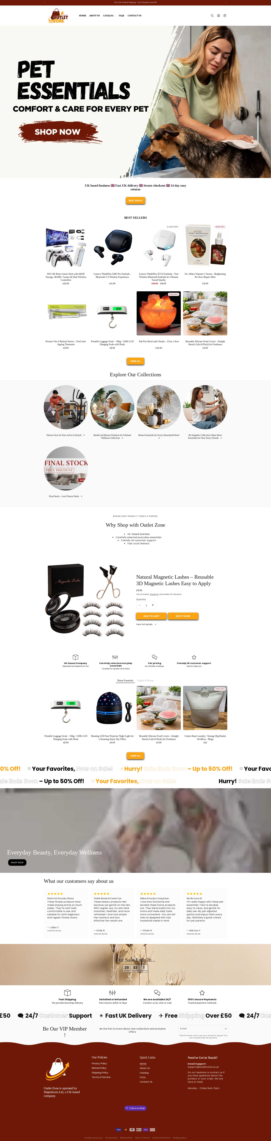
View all (135, 361)
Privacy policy (111, 1137)
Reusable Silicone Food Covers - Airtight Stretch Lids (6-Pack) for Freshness (205, 343)
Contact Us (146, 1081)
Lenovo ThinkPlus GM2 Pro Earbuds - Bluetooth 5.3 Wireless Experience (112, 275)
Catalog (144, 1072)
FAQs (143, 1077)
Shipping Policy (100, 1072)
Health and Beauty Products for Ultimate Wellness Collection (112, 436)
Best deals (135, 200)
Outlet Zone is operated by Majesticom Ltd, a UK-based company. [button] (62, 1092)
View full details (144, 624)
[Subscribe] (225, 1028)
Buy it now (183, 616)
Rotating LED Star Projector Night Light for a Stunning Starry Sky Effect (112, 737)
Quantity (141, 599)
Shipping (154, 594)
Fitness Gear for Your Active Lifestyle (64, 435)
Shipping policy (179, 1137)
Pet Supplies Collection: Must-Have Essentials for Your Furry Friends (205, 436)
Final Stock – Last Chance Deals (64, 496)
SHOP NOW (17, 862)
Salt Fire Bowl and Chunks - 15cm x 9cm (159, 341)
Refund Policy (99, 1068)
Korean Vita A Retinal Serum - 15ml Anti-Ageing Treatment (66, 343)
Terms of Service (101, 1077)
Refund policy (126, 1137)
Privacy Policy (99, 1063)
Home (143, 1063)
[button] (109, 16)
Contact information (161, 1137)
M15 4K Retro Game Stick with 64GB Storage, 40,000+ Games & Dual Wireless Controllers (66, 276)
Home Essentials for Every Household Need (158, 435)
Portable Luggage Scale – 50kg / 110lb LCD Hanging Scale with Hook (112, 343)
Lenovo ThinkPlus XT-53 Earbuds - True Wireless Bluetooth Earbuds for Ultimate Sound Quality (159, 276)
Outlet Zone (97, 1137)
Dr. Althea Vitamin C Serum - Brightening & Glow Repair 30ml (205, 275)
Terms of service (142, 1137)
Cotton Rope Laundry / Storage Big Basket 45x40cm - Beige (205, 737)
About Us (145, 1068)
